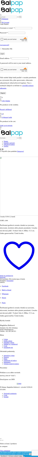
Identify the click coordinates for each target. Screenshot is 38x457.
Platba (5, 359)
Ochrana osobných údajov (11, 364)
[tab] (4, 303)
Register (3, 93)
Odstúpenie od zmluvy (10, 360)
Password (4, 33)
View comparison (5, 450)
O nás (5, 346)
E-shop (6, 339)
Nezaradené (9, 280)
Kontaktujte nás (8, 347)
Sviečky (6, 146)
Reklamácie (7, 362)
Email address (5, 58)
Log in (2, 53)
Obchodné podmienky (10, 393)
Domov (6, 141)
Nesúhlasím (4, 456)
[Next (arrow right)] (2, 440)
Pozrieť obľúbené (6, 109)
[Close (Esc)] (0, 438)
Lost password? (4, 45)
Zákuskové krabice (9, 144)
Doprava (6, 357)
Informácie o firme (9, 355)
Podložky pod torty (9, 143)
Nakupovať (20, 151)
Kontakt (6, 397)
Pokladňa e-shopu (9, 342)
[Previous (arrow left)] (0, 440)
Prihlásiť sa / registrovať (11, 344)
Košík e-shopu (8, 341)
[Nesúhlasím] (24, 456)
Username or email (7, 28)
